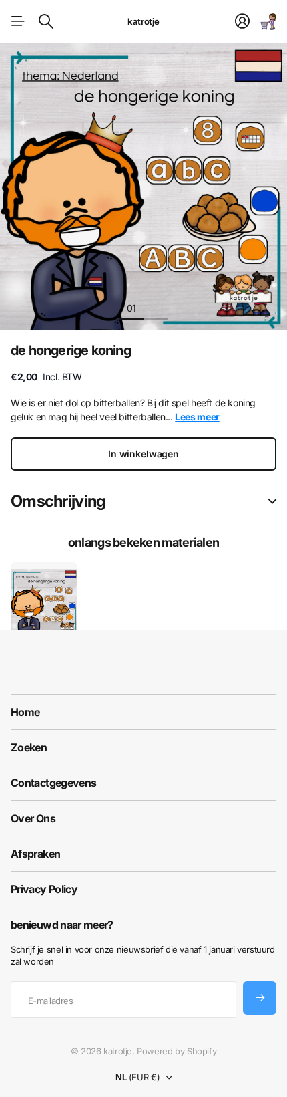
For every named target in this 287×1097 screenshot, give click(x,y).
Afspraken (35, 853)
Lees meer (197, 416)
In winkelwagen (143, 453)
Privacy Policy (44, 889)
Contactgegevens (53, 782)
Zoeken (29, 747)
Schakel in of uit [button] (272, 501)
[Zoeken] (46, 21)
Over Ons (33, 818)
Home (25, 712)
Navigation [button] (18, 21)
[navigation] (156, 307)
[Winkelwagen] (268, 21)
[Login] (242, 21)
